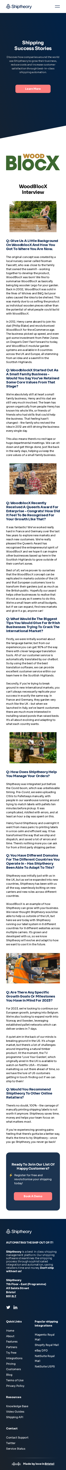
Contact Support (17, 1437)
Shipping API (14, 1417)
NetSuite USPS (45, 1366)
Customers (13, 1369)
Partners (11, 1347)
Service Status (15, 1448)
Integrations (14, 1358)
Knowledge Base (17, 1406)
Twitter (10, 1443)
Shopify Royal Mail (47, 1345)
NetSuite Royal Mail (45, 1358)
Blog (9, 1375)
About (10, 1336)
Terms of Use (14, 1380)
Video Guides (15, 1411)
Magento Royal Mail (44, 1337)
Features (12, 1341)
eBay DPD (41, 1350)
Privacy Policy (15, 1386)
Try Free (11, 1352)
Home (10, 1330)
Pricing (11, 1364)
